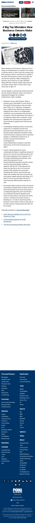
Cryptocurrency (6, 418)
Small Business (5, 407)
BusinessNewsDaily (23, 210)
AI (20, 402)
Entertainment (5, 450)
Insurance (4, 388)
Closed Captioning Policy (17, 505)
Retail (3, 434)
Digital (21, 389)
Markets (4, 411)
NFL (21, 412)
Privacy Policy (24, 449)
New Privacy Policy (17, 497)
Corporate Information (26, 456)
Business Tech (24, 395)
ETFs (2, 427)
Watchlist (5, 443)
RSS (26, 481)
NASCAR (22, 418)
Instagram (11, 481)
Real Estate (24, 374)
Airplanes (4, 459)
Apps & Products (25, 474)
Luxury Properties (25, 381)
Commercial (23, 379)
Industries (4, 432)
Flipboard (19, 481)
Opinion (23, 432)
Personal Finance (8, 374)
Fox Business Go (24, 472)
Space (22, 404)
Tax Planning (5, 395)
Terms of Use (24, 447)
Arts (2, 463)
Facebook (10, 35)
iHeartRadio (19, 484)
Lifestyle (4, 447)
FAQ (21, 452)
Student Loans (5, 379)
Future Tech (23, 400)
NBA (21, 414)
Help (17, 502)
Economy (5, 399)
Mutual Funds (5, 438)
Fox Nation (23, 469)
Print (21, 35)
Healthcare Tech (24, 398)
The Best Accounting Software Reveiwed (17, 225)
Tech (22, 386)
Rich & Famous (5, 452)
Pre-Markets (5, 436)
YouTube (15, 481)
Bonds (3, 425)
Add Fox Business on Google (18, 38)
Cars (2, 456)
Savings (3, 386)
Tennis (22, 427)
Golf (21, 425)
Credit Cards (5, 381)
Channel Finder (24, 443)
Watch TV (27, 2)
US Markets (4, 416)
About (22, 440)
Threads (17, 35)
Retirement (4, 392)
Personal (22, 377)
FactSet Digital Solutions (17, 511)
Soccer (22, 423)
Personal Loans (6, 384)
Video (22, 436)
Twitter (14, 35)
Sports (22, 409)
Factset (23, 510)
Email (24, 35)
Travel (3, 454)
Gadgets (22, 393)
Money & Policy (5, 404)
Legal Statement (28, 511)
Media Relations (24, 454)
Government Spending (8, 402)
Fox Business (7, 2)
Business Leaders (6, 429)
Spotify (15, 484)
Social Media (23, 391)
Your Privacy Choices (19, 500)
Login (21, 2)
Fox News (22, 467)
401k (2, 390)
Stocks (3, 414)
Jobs (21, 445)
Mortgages (4, 377)
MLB (21, 416)
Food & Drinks (5, 461)
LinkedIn (23, 481)
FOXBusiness (13, 43)
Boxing (22, 421)
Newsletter (30, 481)
